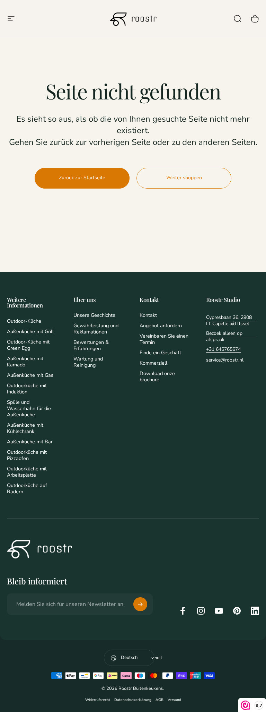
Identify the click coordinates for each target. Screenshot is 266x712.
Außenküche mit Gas (30, 375)
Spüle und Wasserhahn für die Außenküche (29, 408)
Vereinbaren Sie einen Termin (164, 339)
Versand (174, 699)
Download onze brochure (157, 376)
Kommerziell (153, 363)
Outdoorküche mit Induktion (27, 388)
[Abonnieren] (140, 604)
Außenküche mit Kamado (25, 361)
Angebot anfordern (161, 325)
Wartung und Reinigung (88, 362)
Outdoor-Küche (24, 321)
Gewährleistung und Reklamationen (95, 328)
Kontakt (148, 315)
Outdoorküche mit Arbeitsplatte (27, 472)
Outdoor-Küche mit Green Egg (28, 345)
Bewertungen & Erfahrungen (91, 345)
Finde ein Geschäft (160, 352)
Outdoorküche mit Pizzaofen (27, 455)
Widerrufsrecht (97, 699)
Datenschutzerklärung (132, 699)
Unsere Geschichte (94, 315)
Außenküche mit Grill (30, 331)
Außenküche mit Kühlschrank (25, 428)
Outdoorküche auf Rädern (27, 488)
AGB (159, 699)
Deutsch (129, 657)
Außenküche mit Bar (30, 442)
